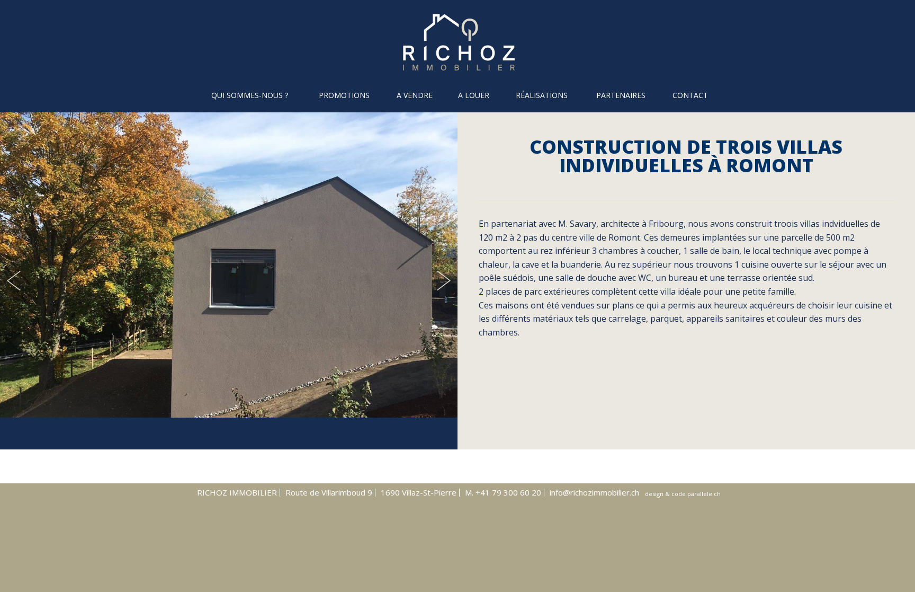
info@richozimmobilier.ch (594, 492)
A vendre (415, 95)
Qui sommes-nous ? (249, 95)
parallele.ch (704, 494)
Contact (690, 95)
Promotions (344, 95)
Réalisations (542, 95)
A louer (473, 95)
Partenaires (620, 95)
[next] (442, 280)
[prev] (15, 280)
